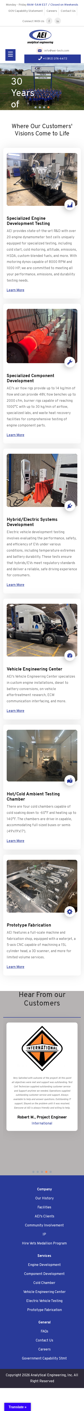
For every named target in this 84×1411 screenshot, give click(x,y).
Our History (44, 1198)
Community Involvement (44, 1225)
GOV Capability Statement (25, 11)
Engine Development (44, 1265)
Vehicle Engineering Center (44, 1292)
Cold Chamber (44, 1283)
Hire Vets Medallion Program (44, 1243)
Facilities (44, 1207)
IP (44, 1234)
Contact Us (68, 11)
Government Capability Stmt (44, 1358)
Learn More (15, 290)
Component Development (44, 1274)
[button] (35, 107)
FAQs (44, 1331)
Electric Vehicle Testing (44, 1301)
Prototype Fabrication (44, 1310)
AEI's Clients (44, 1216)
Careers (52, 11)
